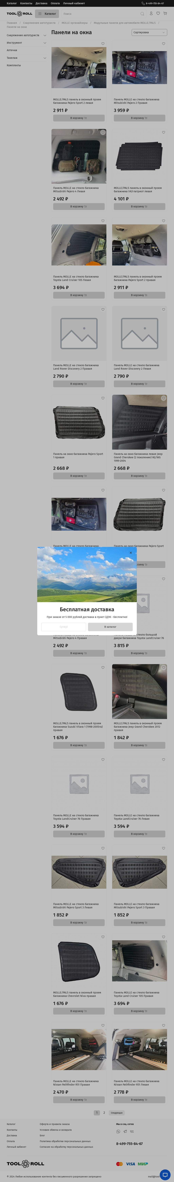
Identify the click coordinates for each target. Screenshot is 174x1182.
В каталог (110, 626)
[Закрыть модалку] (130, 553)
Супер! (64, 626)
